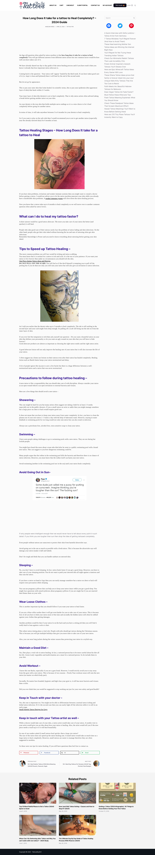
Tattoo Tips (70, 26)
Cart (61, 5)
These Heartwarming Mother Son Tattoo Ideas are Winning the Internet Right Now (119, 47)
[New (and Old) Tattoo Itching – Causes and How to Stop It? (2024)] (77, 793)
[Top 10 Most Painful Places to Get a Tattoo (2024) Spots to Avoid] (37, 793)
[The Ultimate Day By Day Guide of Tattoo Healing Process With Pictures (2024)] (77, 825)
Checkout (70, 5)
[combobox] (118, 18)
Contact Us (95, 5)
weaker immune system (54, 198)
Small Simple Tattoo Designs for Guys (33, 709)
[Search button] (134, 18)
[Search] (135, 5)
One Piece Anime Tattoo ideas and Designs (35, 261)
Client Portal (82, 5)
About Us (52, 5)
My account (107, 5)
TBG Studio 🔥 (120, 5)
